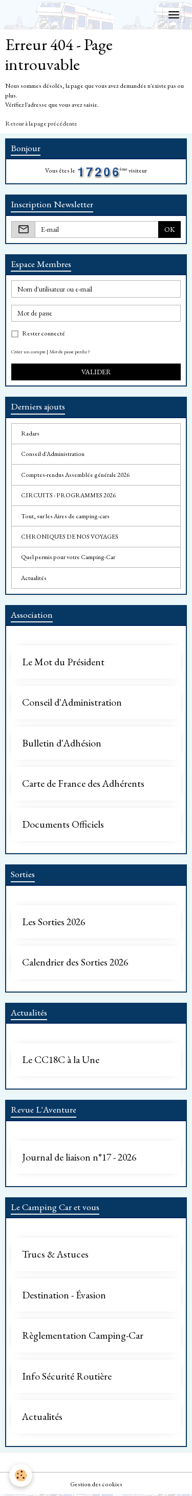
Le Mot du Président (63, 662)
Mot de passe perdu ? (69, 351)
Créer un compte (28, 351)
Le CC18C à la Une (60, 1060)
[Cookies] (20, 1475)
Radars (30, 433)
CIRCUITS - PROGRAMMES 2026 (68, 495)
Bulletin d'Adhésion (61, 743)
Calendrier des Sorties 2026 (75, 962)
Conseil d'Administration (52, 454)
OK (169, 229)
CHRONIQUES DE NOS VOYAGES (69, 537)
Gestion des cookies (96, 1484)
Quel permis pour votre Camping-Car (68, 557)
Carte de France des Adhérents (83, 784)
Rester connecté (43, 333)
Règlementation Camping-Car (82, 1336)
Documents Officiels (63, 824)
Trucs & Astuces (55, 1254)
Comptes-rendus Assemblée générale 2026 (75, 475)
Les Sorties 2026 (53, 922)
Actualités (34, 578)
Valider (96, 371)
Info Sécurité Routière (67, 1376)
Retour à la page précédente (41, 123)
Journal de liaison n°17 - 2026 (79, 1157)
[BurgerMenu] (173, 14)
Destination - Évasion (64, 1295)
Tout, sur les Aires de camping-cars (65, 516)
